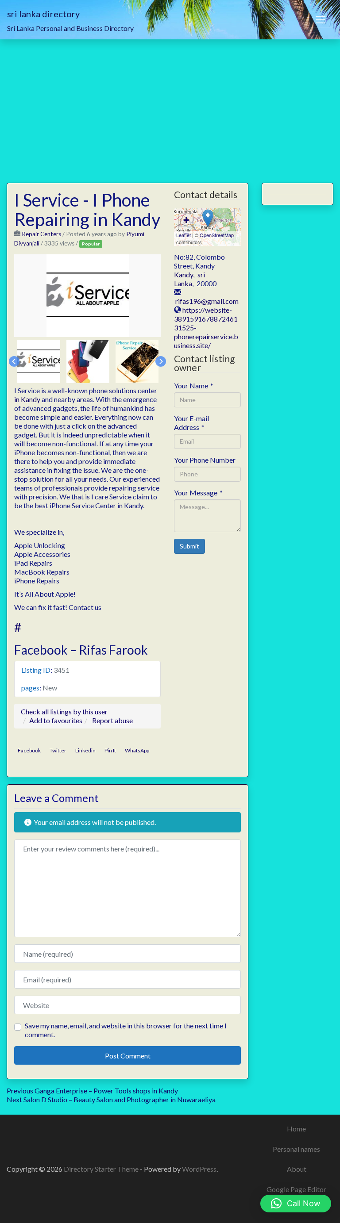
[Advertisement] (170, 106)
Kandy (183, 274)
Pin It (110, 750)
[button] (295, 1203)
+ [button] (186, 220)
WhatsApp (137, 750)
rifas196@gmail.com (207, 301)
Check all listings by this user (64, 711)
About (296, 1169)
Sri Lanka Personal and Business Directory (70, 28)
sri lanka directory (43, 13)
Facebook (29, 750)
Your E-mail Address (191, 422)
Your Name (193, 385)
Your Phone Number (205, 460)
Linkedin (85, 750)
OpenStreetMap (217, 234)
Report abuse (112, 720)
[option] (87, 295)
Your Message (198, 492)
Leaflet (183, 234)
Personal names (296, 1149)
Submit (189, 546)
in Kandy (27, 399)
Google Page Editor (296, 1189)
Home (296, 1128)
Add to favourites (55, 720)
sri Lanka (189, 279)
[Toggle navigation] (321, 20)
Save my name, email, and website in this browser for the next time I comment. (126, 1030)
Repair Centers (41, 234)
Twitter (58, 750)
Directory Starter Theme (102, 1169)
